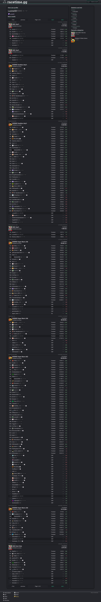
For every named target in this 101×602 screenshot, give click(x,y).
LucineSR (12, 14)
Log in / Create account (92, 1)
